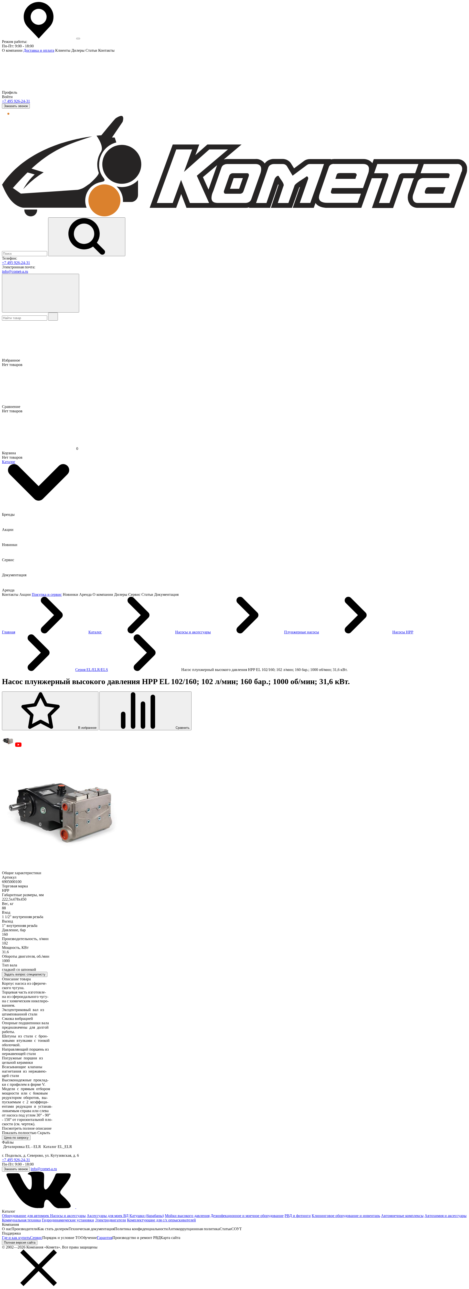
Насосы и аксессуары (68, 1216)
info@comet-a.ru (15, 271)
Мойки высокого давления (187, 1216)
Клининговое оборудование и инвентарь (346, 1216)
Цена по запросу (16, 1137)
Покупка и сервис (47, 594)
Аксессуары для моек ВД (107, 1216)
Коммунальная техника (21, 1220)
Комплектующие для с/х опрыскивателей (161, 1220)
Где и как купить (16, 1238)
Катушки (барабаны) (146, 1216)
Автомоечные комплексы (402, 1216)
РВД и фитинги (298, 1216)
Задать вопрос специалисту (24, 974)
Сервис (36, 1238)
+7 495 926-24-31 (16, 101)
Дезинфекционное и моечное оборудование (247, 1216)
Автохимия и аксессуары (446, 1216)
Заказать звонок (16, 106)
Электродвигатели (110, 1220)
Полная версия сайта (19, 1242)
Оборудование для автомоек (26, 1216)
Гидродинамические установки (68, 1220)
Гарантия (104, 1238)
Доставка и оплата (38, 50)
